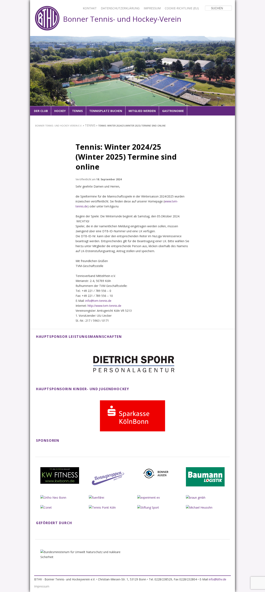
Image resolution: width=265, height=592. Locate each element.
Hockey (60, 111)
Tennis (77, 111)
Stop (232, 39)
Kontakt (90, 8)
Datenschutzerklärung (120, 8)
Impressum (152, 8)
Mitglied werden (142, 111)
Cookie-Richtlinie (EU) (182, 8)
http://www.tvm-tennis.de (104, 306)
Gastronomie (173, 111)
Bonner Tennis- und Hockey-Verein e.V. (58, 125)
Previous (36, 76)
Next (229, 76)
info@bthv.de (217, 579)
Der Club (41, 111)
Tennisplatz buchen (105, 111)
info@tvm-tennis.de (98, 301)
